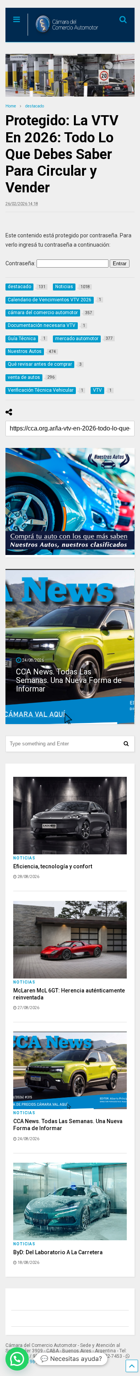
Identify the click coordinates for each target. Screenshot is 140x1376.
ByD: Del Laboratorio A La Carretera (58, 1252)
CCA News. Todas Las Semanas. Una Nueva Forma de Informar (69, 680)
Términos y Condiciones (73, 1361)
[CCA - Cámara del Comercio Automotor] (64, 36)
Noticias (24, 858)
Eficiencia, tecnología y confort (52, 866)
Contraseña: (21, 263)
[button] (17, 1359)
